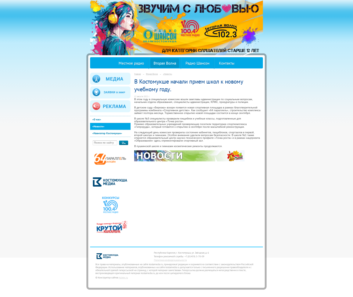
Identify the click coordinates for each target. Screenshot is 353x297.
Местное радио (131, 63)
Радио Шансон (197, 63)
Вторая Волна (165, 63)
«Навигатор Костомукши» (107, 133)
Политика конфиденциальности (170, 260)
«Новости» (98, 126)
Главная (137, 74)
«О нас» (96, 119)
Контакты (226, 63)
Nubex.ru (123, 277)
